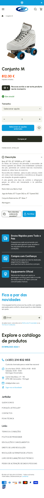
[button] (41, 9)
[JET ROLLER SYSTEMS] (22, 9)
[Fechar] (41, 2)
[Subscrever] (39, 317)
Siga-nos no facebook (14, 387)
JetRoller (15, 148)
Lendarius (25, 476)
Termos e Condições (8, 325)
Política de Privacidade (29, 323)
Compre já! (22, 139)
